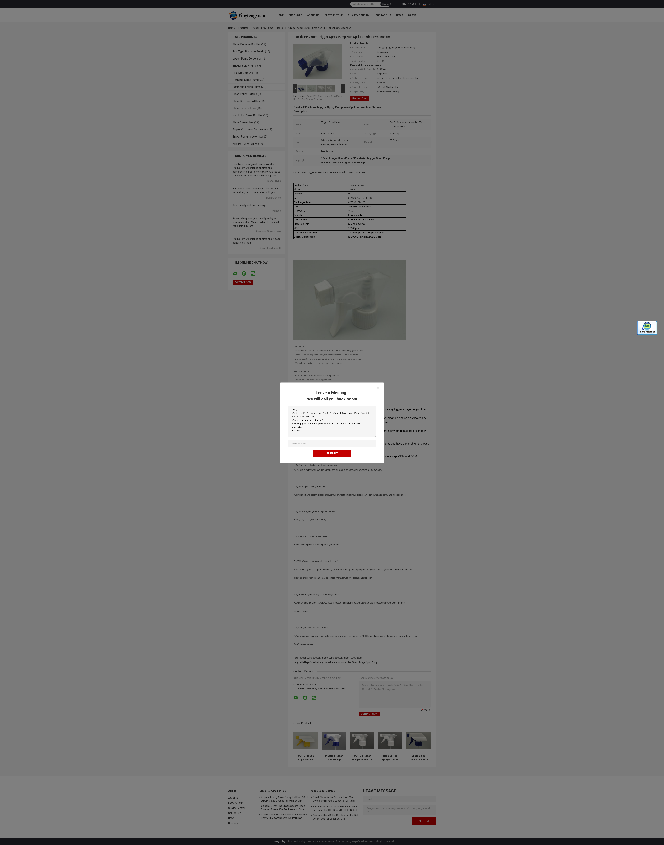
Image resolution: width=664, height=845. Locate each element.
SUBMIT (332, 453)
